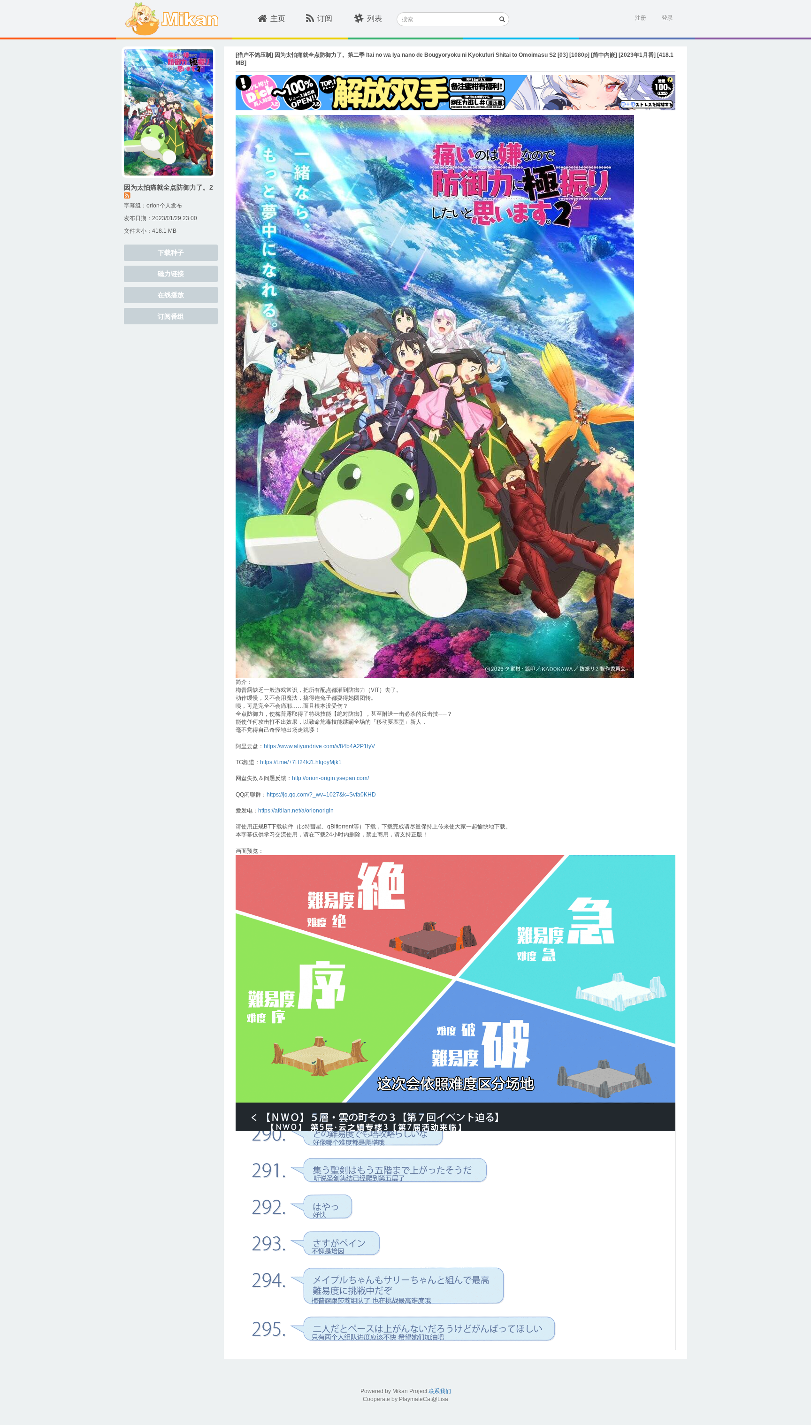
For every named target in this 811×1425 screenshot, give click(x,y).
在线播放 (171, 295)
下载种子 (171, 252)
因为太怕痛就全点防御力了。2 (168, 187)
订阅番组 (171, 316)
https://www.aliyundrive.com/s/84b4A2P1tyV (319, 746)
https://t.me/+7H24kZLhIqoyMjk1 (301, 762)
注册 (640, 18)
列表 (374, 19)
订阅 (324, 19)
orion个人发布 (164, 205)
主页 (277, 19)
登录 (667, 18)
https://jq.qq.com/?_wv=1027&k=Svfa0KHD (321, 794)
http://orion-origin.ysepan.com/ (330, 778)
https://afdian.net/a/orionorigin (296, 810)
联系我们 (439, 1391)
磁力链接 (171, 273)
